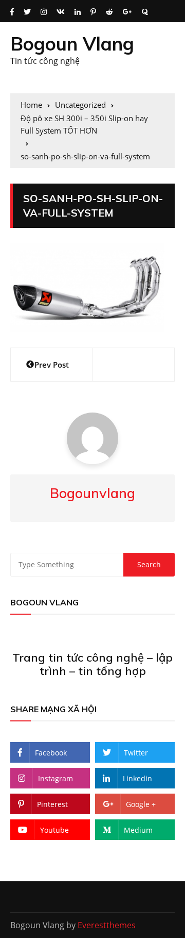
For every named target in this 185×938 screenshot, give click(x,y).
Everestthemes (107, 925)
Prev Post (51, 364)
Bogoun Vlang (72, 43)
